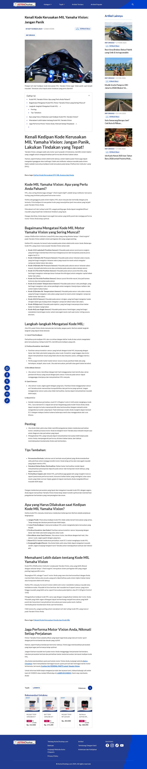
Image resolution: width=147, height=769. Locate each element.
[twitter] (7, 381)
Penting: (34, 109)
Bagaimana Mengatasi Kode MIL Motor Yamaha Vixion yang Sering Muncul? (57, 103)
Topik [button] (61, 4)
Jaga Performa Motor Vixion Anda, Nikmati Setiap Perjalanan (52, 124)
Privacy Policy (53, 756)
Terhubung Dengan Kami (87, 745)
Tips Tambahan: (36, 113)
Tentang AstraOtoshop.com (58, 741)
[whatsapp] (7, 368)
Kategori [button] (47, 4)
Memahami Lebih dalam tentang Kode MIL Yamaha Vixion (50, 120)
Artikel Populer (96, 4)
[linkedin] (7, 387)
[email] (7, 394)
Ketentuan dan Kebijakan (87, 749)
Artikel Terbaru (77, 4)
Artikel (80, 741)
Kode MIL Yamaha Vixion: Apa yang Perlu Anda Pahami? (50, 99)
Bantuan (51, 745)
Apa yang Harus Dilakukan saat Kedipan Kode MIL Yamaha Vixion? (54, 117)
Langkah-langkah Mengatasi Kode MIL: (44, 106)
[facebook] (7, 375)
